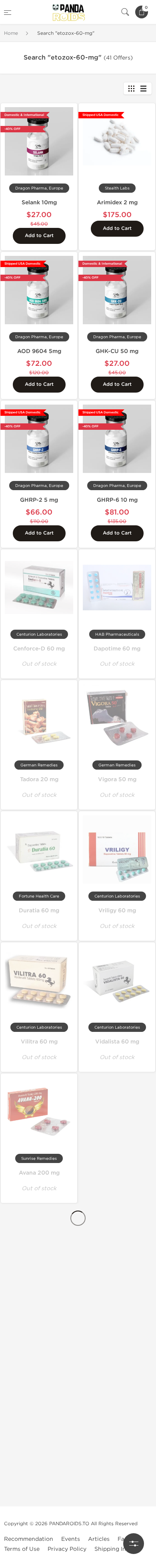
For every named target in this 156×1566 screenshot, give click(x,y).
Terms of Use (22, 1549)
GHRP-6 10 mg (117, 500)
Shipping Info (113, 1549)
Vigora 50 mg (117, 779)
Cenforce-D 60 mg (39, 648)
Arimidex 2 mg (117, 202)
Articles (99, 1539)
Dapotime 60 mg (117, 648)
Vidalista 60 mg (117, 1041)
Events (70, 1539)
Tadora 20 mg (39, 779)
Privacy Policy (67, 1549)
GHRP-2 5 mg (39, 500)
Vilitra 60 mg (39, 1041)
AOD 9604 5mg (39, 351)
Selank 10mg (39, 202)
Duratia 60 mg (39, 910)
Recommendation (28, 1539)
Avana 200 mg (39, 1172)
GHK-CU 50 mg (117, 351)
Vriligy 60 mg (117, 910)
